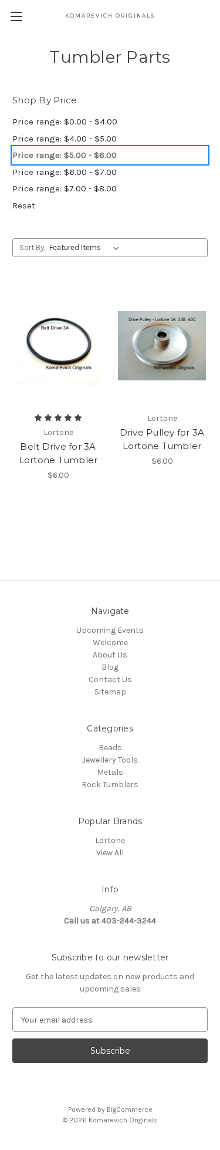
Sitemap (110, 692)
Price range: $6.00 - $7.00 (64, 172)
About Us (110, 655)
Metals (110, 772)
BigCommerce (130, 1109)
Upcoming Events (110, 630)
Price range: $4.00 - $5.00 (64, 138)
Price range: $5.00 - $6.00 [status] (64, 155)
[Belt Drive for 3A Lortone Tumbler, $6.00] (58, 346)
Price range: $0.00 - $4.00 (64, 121)
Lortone (110, 840)
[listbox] (87, 248)
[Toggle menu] (16, 16)
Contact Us (110, 679)
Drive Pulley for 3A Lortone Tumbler (162, 439)
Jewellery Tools (110, 760)
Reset (23, 205)
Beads (110, 748)
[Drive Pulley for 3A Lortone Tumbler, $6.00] (162, 346)
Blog (110, 667)
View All (110, 853)
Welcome (110, 642)
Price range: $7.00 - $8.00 (64, 188)
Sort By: (32, 247)
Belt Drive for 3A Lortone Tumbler (58, 453)
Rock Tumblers (110, 785)
